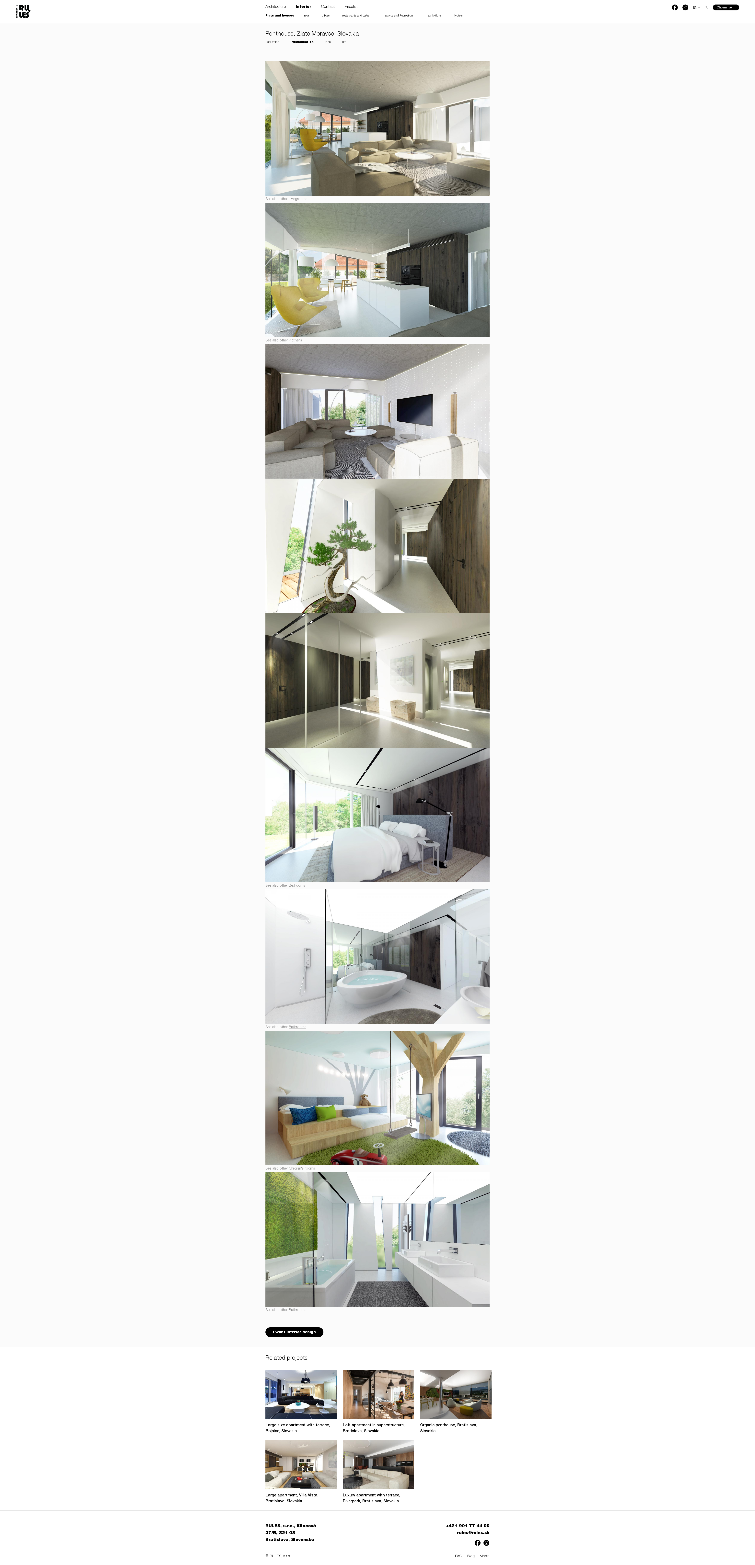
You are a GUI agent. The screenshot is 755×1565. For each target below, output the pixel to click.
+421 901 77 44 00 (468, 1526)
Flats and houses (279, 15)
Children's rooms (302, 1169)
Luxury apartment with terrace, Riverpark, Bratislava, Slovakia (371, 1499)
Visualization (303, 42)
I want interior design (294, 1332)
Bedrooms (297, 886)
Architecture (275, 7)
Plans (327, 42)
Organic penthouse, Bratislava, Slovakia (448, 1428)
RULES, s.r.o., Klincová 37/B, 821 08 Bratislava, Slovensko (290, 1533)
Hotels (458, 15)
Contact (328, 7)
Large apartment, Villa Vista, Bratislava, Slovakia (291, 1499)
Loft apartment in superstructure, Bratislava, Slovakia (374, 1428)
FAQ (458, 1556)
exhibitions (434, 15)
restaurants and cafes (355, 15)
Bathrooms (297, 1027)
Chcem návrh (726, 7)
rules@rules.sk (473, 1533)
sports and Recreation (399, 15)
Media (485, 1556)
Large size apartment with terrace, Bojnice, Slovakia (297, 1428)
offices (326, 15)
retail (307, 15)
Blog (471, 1556)
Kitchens (295, 340)
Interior (303, 7)
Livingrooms (298, 199)
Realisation (272, 42)
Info (344, 42)
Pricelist (351, 7)
